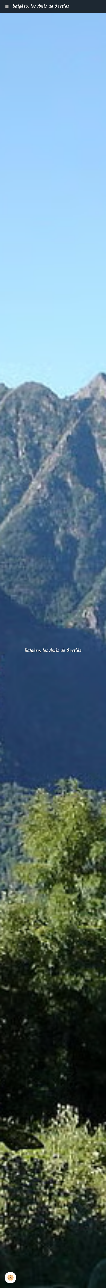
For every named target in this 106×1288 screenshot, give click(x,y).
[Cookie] (10, 1277)
